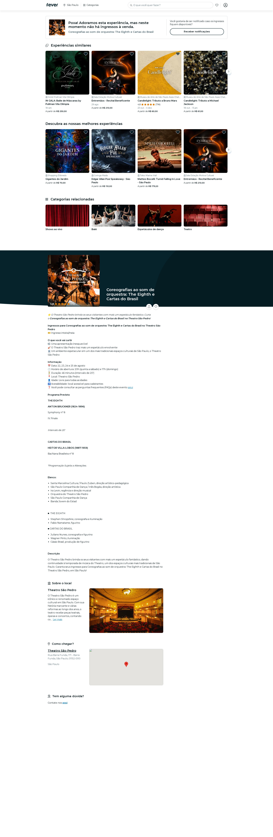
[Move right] (228, 71)
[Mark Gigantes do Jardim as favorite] (86, 132)
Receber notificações (197, 31)
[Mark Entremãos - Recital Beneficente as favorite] (132, 54)
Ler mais (57, 619)
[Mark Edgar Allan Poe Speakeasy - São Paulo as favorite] (132, 132)
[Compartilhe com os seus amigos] (149, 307)
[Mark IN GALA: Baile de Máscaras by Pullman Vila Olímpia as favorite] (86, 54)
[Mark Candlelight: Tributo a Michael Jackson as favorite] (224, 54)
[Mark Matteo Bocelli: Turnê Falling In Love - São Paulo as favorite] (178, 132)
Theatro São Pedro (62, 650)
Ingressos (196, 305)
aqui (130, 387)
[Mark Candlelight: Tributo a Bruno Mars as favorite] (178, 54)
